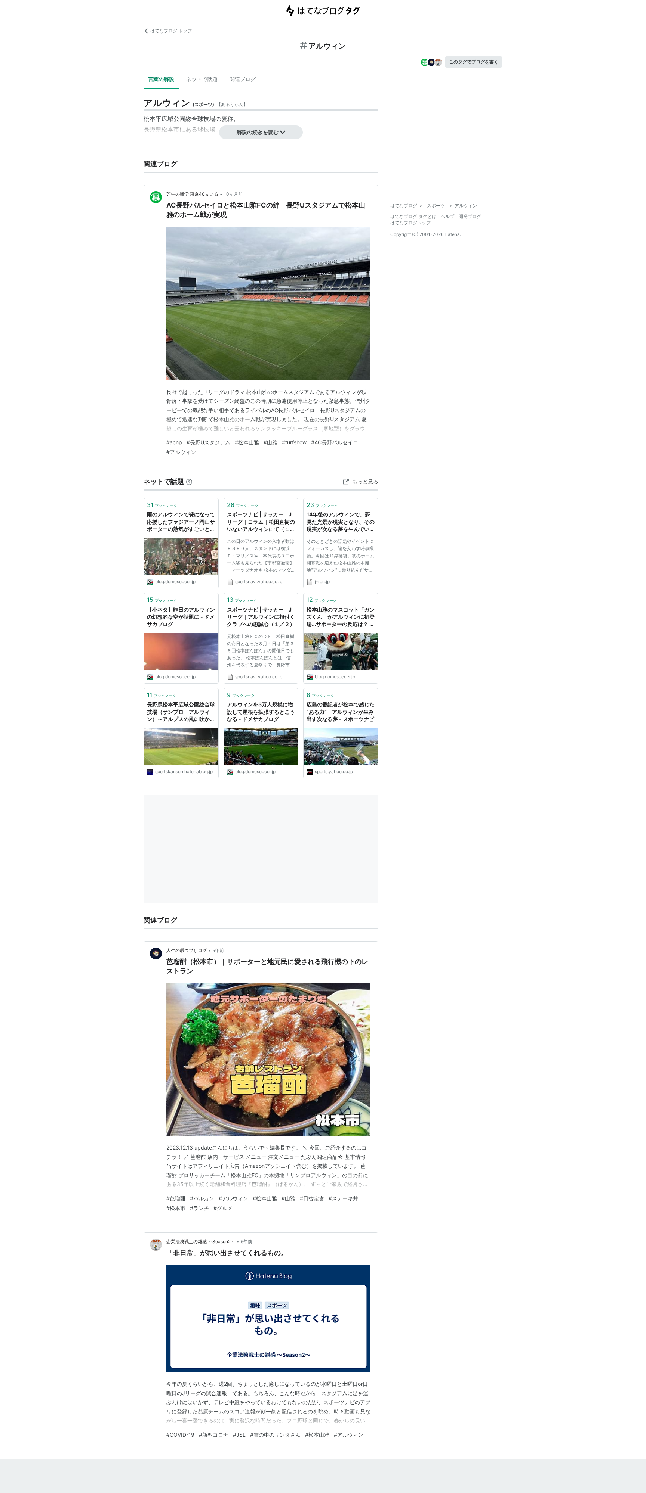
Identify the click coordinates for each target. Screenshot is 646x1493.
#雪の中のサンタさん (275, 1434)
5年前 (218, 950)
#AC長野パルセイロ (334, 442)
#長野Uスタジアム (208, 442)
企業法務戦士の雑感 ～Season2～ (200, 1241)
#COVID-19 (180, 1434)
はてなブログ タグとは (413, 216)
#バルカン (202, 1198)
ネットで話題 (202, 79)
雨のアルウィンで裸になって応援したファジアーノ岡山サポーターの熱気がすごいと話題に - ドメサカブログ (181, 522)
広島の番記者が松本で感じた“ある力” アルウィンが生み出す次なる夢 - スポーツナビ (341, 711)
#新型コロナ (213, 1434)
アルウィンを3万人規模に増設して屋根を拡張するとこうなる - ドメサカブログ (261, 711)
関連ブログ (243, 79)
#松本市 (175, 1208)
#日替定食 (312, 1198)
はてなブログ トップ (171, 31)
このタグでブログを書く (473, 62)
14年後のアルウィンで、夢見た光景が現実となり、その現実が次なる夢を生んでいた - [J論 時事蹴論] (341, 522)
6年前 (246, 1241)
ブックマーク (162, 504)
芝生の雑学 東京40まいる (192, 194)
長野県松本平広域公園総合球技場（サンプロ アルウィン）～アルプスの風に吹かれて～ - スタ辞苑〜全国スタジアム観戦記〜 (181, 712)
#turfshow (294, 442)
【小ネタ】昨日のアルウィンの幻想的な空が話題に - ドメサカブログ (181, 616)
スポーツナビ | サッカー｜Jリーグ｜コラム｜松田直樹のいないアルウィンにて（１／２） (261, 522)
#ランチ (199, 1208)
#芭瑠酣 (175, 1198)
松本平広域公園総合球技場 (179, 118)
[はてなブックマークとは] (189, 481)
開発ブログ (470, 216)
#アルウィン (181, 452)
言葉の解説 (161, 79)
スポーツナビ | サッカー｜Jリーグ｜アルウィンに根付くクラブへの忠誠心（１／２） (261, 616)
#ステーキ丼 (343, 1198)
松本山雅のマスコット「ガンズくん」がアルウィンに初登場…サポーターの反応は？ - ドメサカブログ (341, 617)
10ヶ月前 (233, 194)
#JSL (239, 1434)
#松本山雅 (247, 442)
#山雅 (270, 442)
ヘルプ (447, 216)
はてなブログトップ (410, 222)
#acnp (174, 442)
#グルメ (223, 1208)
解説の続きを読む (258, 132)
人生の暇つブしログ (186, 950)
